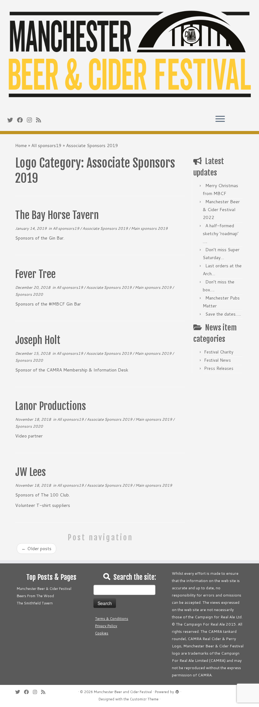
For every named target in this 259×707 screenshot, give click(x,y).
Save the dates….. (223, 314)
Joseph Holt (37, 340)
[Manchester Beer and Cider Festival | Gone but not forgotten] (129, 55)
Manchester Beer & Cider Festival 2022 (221, 210)
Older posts (36, 548)
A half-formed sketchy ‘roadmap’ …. (220, 234)
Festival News (217, 360)
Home (21, 145)
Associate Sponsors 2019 (105, 228)
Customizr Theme (144, 699)
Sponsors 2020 (29, 294)
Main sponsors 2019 (149, 228)
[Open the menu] (220, 119)
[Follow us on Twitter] (12, 120)
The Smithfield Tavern (35, 603)
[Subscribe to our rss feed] (40, 120)
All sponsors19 (46, 145)
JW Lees (30, 472)
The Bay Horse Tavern (57, 215)
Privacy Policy (106, 625)
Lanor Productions (50, 406)
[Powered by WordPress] (177, 690)
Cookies (101, 633)
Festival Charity (218, 352)
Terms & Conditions (111, 618)
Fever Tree (35, 274)
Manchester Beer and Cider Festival (123, 691)
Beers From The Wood (35, 595)
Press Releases (218, 368)
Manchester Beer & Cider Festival (44, 588)
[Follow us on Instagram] (31, 120)
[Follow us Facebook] (22, 120)
